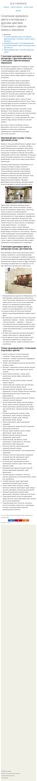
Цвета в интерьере (10, 515)
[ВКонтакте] (11, 520)
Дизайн (18, 10)
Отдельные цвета (5, 517)
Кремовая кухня (28, 515)
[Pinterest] (18, 520)
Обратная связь (4, 777)
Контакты (3, 773)
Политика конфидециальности (8, 775)
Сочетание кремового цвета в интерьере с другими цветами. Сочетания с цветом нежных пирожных (19, 39)
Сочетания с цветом (20, 515)
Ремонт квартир (16, 7)
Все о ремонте (18, 3)
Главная (6, 7)
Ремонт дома (28, 7)
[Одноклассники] (25, 520)
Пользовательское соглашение (13, 773)
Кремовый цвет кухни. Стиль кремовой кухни (19, 43)
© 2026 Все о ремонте (6, 771)
